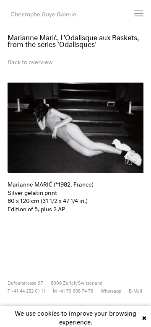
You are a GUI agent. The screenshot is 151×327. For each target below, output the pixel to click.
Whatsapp (111, 290)
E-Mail (135, 290)
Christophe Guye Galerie (43, 13)
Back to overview (30, 61)
